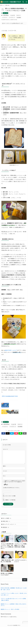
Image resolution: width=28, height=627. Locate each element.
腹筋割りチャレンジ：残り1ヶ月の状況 (10, 609)
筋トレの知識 (7, 518)
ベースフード (4, 17)
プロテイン (18, 15)
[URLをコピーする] (25, 433)
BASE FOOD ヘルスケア (11, 350)
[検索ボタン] (23, 2)
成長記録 (6, 527)
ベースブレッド (12, 17)
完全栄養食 (19, 17)
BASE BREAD (6, 15)
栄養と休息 (5, 13)
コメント (5, 449)
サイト (4, 475)
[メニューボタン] (26, 2)
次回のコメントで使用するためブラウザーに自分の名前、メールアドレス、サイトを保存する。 (14, 481)
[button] (3, 433)
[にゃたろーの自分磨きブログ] (11, 2)
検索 (25, 579)
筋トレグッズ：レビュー (9, 524)
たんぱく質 (12, 15)
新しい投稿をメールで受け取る (9, 499)
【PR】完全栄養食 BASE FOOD (9, 396)
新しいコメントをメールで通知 (9, 495)
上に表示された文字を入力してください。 (11, 487)
